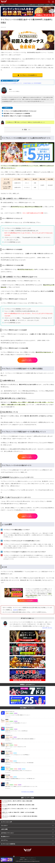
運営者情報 (22, 857)
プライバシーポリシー (30, 857)
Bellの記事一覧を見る (47, 627)
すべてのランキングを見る (27, 791)
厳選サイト (26, 859)
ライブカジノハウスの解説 (12, 4)
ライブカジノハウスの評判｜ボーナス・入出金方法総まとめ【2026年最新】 (22, 83)
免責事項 (15, 609)
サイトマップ (32, 859)
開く (29, 129)
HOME (2, 4)
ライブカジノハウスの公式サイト (28, 75)
